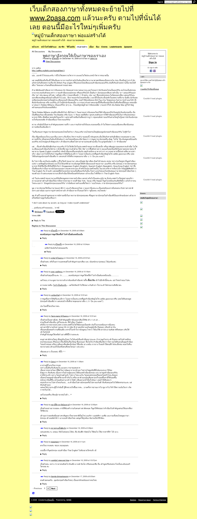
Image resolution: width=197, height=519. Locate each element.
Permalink (42, 230)
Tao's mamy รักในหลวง (60, 316)
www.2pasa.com (55, 17)
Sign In (160, 2)
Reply (43, 238)
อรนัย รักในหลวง (57, 258)
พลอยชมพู (55, 441)
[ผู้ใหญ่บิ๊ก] (36, 62)
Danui (53, 361)
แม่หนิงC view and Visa (60, 460)
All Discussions (38, 51)
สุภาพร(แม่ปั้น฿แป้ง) (58, 428)
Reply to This (38, 220)
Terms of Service (159, 500)
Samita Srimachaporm (60, 476)
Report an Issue (144, 500)
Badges (133, 500)
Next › (53, 488)
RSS (33, 493)
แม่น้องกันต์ (55, 295)
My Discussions (55, 51)
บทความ (93, 58)
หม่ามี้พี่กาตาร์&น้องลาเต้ (60, 404)
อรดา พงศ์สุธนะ (57, 271)
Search (194, 2)
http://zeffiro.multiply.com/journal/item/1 (48, 70)
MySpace (39, 211)
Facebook (50, 211)
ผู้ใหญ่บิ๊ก (55, 58)
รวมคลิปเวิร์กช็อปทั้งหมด (149, 89)
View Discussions (53, 61)
